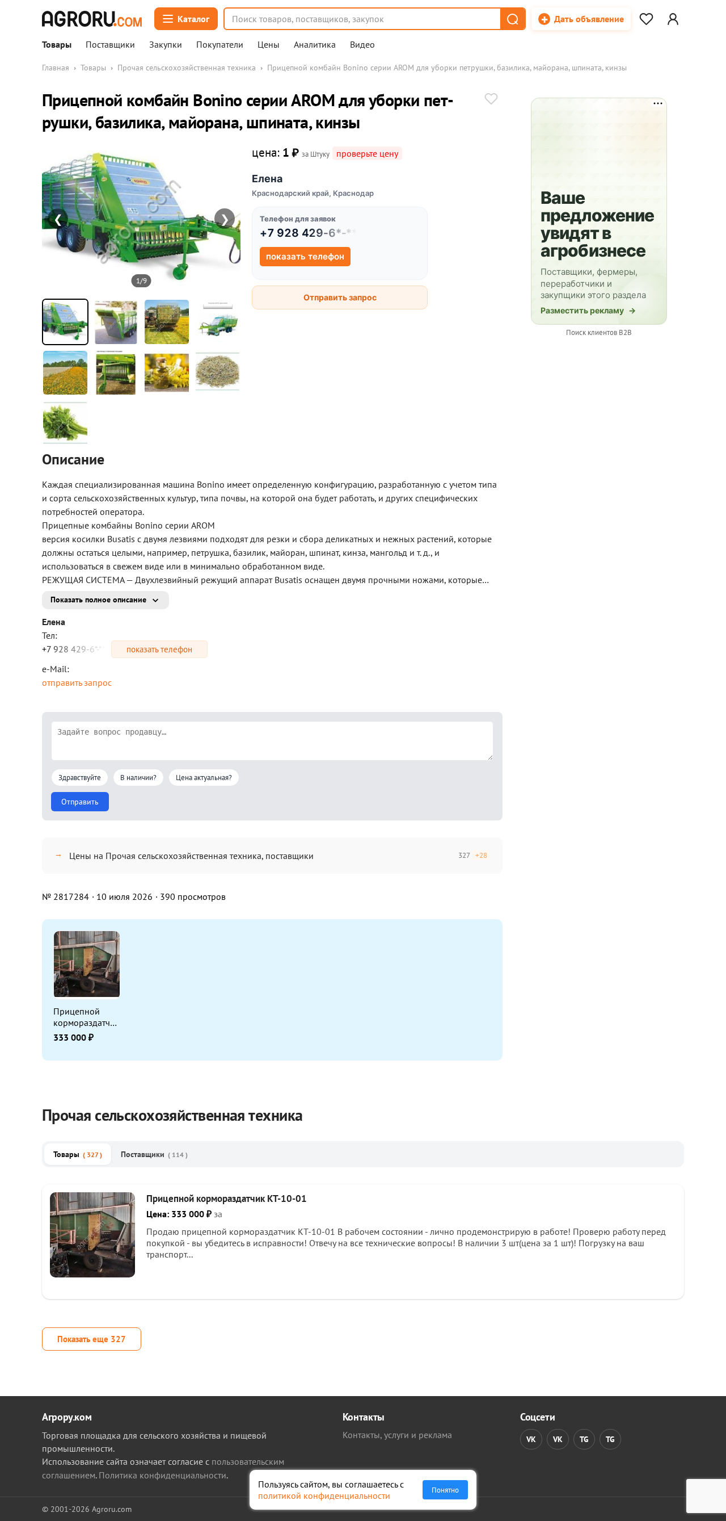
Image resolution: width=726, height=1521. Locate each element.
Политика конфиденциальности (162, 1475)
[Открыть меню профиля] (672, 18)
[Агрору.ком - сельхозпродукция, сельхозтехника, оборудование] (92, 18)
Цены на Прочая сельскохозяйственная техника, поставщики (191, 855)
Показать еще (91, 1339)
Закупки (165, 45)
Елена (267, 179)
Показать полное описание (98, 599)
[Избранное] (646, 18)
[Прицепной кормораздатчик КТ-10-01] (92, 1274)
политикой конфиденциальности (324, 1495)
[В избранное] (491, 100)
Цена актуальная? (204, 777)
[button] (512, 19)
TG (584, 1439)
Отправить (80, 802)
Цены (269, 45)
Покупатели (219, 45)
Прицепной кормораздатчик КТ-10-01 (86, 1016)
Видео (362, 45)
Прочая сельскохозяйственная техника (186, 67)
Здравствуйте (79, 777)
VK (531, 1439)
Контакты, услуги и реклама (397, 1434)
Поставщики (110, 45)
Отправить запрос (340, 297)
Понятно (445, 1490)
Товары (56, 45)
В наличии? (138, 777)
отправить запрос (77, 682)
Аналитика (315, 45)
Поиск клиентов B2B (599, 332)
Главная (55, 67)
